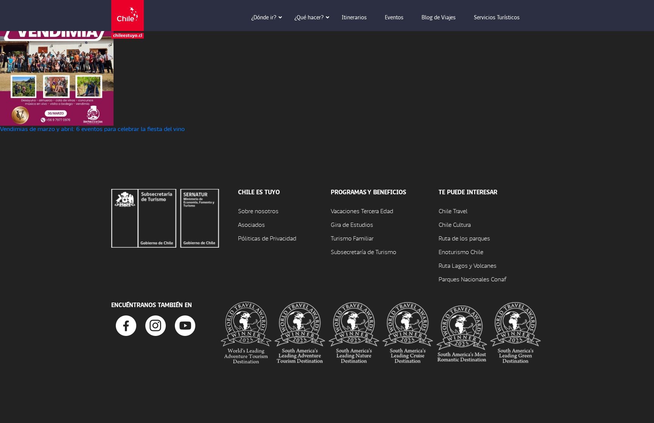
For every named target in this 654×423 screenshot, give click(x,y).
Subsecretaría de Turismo (363, 252)
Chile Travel (453, 211)
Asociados (251, 224)
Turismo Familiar (352, 238)
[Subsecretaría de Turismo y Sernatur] (165, 217)
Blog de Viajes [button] (439, 17)
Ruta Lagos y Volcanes (468, 265)
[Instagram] (155, 325)
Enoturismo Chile (461, 252)
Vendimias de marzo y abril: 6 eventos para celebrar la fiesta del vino (92, 129)
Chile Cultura (455, 224)
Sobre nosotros (258, 211)
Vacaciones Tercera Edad (362, 211)
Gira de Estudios (352, 224)
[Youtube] (185, 325)
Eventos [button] (394, 17)
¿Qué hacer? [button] (309, 17)
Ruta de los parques (464, 238)
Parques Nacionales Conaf (472, 279)
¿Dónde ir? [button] (263, 17)
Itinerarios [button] (354, 17)
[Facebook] (126, 325)
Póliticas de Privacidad (267, 238)
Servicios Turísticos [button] (497, 17)
